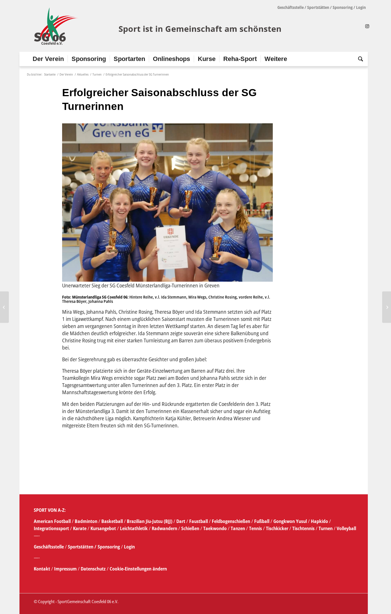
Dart (180, 521)
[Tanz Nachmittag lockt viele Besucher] (4, 307)
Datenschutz (93, 569)
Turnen (326, 528)
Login (361, 7)
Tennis (255, 528)
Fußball (262, 521)
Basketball (112, 521)
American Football (52, 521)
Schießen (190, 528)
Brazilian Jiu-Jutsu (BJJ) (149, 521)
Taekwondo (215, 528)
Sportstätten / (82, 547)
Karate (79, 528)
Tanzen (238, 528)
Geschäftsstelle (290, 7)
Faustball (198, 521)
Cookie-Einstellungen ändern (138, 569)
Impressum (66, 569)
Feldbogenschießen (231, 521)
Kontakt (42, 569)
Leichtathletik (133, 528)
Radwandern (164, 528)
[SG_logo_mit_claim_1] (158, 26)
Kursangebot (103, 528)
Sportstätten (318, 7)
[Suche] (358, 59)
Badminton (86, 521)
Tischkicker (277, 528)
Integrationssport (51, 528)
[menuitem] (48, 59)
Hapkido (319, 521)
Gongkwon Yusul (290, 521)
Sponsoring (343, 7)
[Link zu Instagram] (367, 26)
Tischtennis (303, 528)
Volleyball (346, 528)
